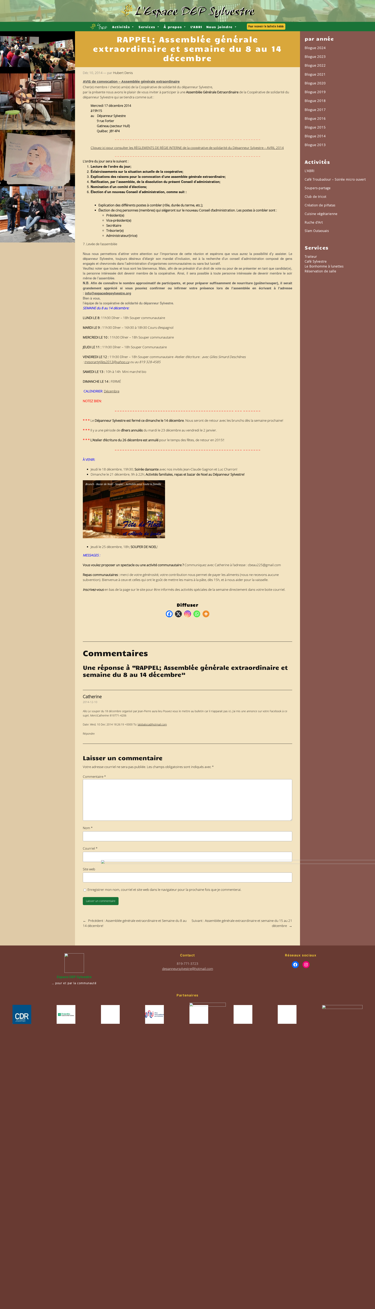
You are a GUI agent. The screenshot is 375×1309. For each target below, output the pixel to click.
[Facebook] (169, 613)
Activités (121, 27)
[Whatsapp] (196, 613)
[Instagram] (187, 613)
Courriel (90, 848)
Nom (88, 828)
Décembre (111, 391)
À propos (173, 27)
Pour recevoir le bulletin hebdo (266, 26)
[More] (206, 613)
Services (146, 27)
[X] (178, 613)
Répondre (89, 733)
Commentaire (94, 776)
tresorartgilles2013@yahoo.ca (106, 362)
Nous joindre (219, 27)
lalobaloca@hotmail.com (152, 724)
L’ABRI (196, 27)
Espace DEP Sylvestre (74, 977)
